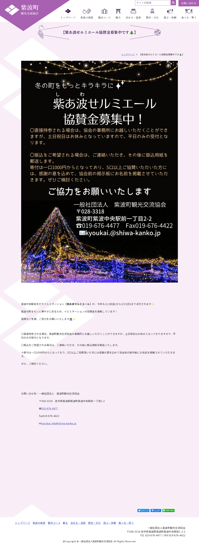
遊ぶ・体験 (170, 17)
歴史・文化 (152, 17)
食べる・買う (189, 17)
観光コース (104, 17)
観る (118, 17)
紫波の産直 (87, 17)
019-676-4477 (50, 408)
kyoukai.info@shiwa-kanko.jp (58, 423)
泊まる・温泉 (133, 17)
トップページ (68, 17)
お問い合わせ (188, 3)
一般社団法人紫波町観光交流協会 (22, 10)
